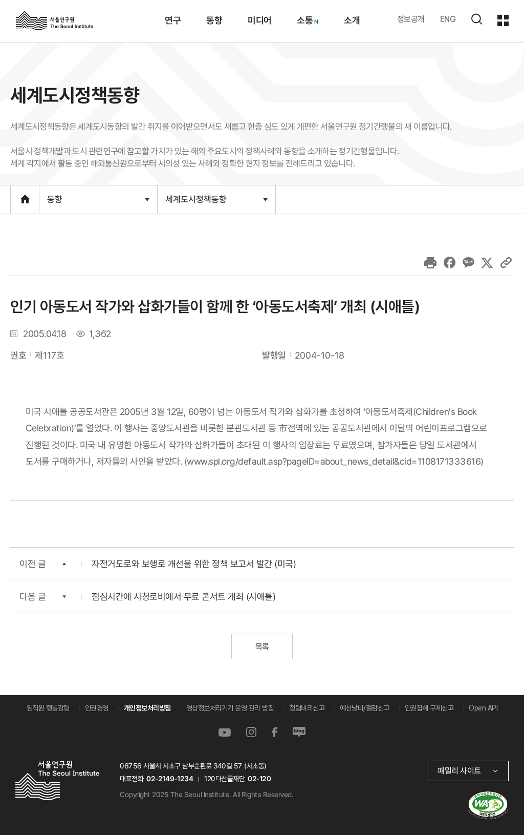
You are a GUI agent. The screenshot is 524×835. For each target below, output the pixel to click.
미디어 (259, 20)
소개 (351, 20)
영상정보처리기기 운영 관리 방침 (230, 708)
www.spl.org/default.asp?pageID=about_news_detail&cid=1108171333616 (334, 460)
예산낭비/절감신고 (364, 708)
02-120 (259, 779)
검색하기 (476, 19)
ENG (448, 19)
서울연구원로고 (54, 20)
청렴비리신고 (306, 708)
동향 (214, 20)
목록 (262, 647)
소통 (305, 20)
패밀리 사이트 (459, 771)
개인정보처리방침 (147, 708)
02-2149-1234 (169, 779)
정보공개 (411, 19)
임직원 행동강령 (48, 708)
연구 (172, 20)
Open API (483, 708)
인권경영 (96, 708)
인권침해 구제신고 (429, 708)
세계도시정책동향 (196, 203)
